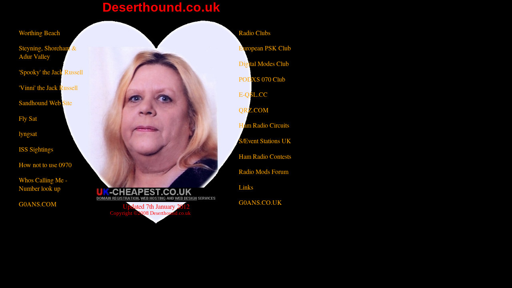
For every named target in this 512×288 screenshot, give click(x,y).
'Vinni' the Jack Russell (48, 87)
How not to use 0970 (45, 164)
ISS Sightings (36, 149)
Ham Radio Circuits (264, 125)
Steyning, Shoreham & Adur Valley (47, 52)
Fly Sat (28, 118)
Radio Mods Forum (263, 171)
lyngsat (28, 133)
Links (246, 187)
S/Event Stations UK (265, 140)
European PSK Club (265, 48)
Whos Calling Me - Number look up (43, 184)
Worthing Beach (39, 32)
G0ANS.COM (37, 204)
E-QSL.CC (253, 94)
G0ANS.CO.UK (260, 202)
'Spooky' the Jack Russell (51, 72)
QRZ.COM (253, 110)
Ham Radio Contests (265, 156)
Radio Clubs (254, 32)
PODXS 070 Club (262, 79)
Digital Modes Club (264, 63)
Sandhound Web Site (45, 102)
